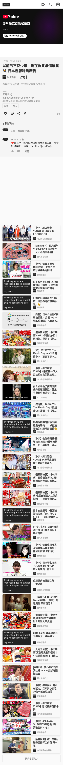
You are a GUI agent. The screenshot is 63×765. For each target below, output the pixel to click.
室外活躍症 (41, 642)
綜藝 (6, 105)
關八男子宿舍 (42, 257)
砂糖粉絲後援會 (43, 590)
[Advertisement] (31, 50)
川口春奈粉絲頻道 (44, 238)
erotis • (17, 139)
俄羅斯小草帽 (42, 343)
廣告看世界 (41, 608)
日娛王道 (40, 291)
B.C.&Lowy (42, 397)
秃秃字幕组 (41, 274)
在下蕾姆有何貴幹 (44, 750)
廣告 (15, 105)
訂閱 (22, 77)
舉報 (58, 113)
